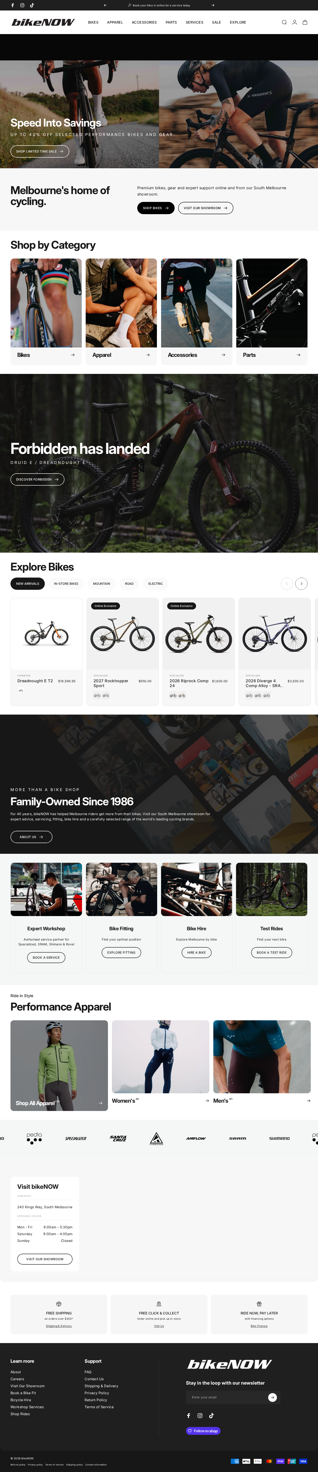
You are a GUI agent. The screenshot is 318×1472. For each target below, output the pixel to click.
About (15, 1372)
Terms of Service (99, 1407)
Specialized (101, 675)
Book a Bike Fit (23, 1393)
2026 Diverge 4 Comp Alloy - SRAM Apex (265, 686)
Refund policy (17, 1464)
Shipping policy (74, 1464)
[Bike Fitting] (121, 889)
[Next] (213, 5)
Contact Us (94, 1379)
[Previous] (105, 5)
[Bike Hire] (196, 889)
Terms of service (54, 1464)
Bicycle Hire (20, 1400)
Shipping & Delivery (59, 1326)
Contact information (96, 1464)
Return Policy (96, 1400)
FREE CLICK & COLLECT (159, 1313)
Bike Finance (259, 1326)
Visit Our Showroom (27, 1386)
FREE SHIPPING (59, 1313)
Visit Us (159, 1326)
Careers (17, 1379)
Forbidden (24, 675)
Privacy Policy (97, 1393)
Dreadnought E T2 (35, 681)
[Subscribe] (272, 1397)
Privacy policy (35, 1464)
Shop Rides (20, 1414)
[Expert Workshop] (46, 889)
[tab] (27, 584)
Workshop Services (27, 1407)
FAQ (88, 1372)
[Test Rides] (271, 889)
